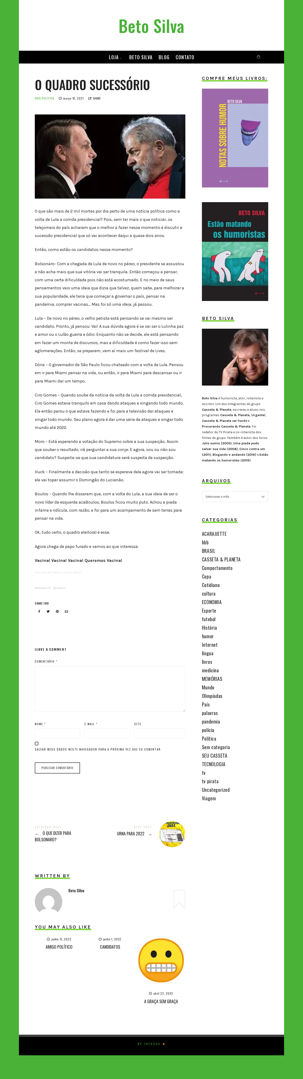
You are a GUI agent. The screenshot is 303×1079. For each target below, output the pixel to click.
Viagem (209, 798)
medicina (210, 670)
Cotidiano (211, 584)
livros (207, 661)
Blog (164, 57)
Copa (206, 576)
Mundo (208, 687)
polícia (208, 729)
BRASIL (208, 550)
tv (204, 772)
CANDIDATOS (110, 947)
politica (60, 588)
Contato (185, 57)
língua (208, 653)
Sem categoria (216, 747)
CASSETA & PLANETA (221, 559)
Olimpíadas (212, 695)
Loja (114, 57)
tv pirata (210, 781)
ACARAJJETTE (214, 533)
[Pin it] (57, 611)
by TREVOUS (149, 1044)
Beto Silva (140, 57)
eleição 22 (43, 588)
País (38, 98)
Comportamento (217, 567)
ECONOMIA (212, 602)
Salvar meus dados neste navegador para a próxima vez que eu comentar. (98, 749)
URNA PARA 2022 (147, 834)
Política (48, 98)
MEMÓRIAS (212, 678)
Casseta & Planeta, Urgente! (242, 415)
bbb (205, 542)
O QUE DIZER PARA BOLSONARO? (72, 834)
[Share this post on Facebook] (39, 611)
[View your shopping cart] (258, 57)
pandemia (211, 721)
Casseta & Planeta (216, 410)
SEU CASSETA (214, 755)
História (209, 627)
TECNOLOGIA (214, 764)
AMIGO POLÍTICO (59, 947)
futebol (209, 619)
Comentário (46, 661)
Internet (210, 644)
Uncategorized (216, 789)
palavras (210, 712)
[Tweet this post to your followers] (48, 611)
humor (208, 636)
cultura (209, 593)
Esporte (209, 610)
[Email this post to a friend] (66, 611)
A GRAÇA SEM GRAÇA (161, 1001)
